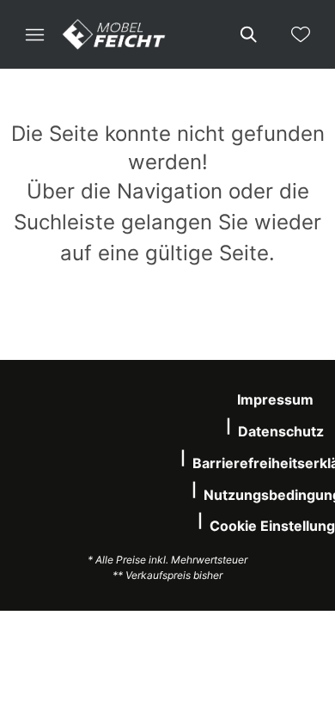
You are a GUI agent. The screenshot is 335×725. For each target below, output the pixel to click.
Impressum (275, 399)
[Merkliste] (300, 34)
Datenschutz (281, 431)
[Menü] (34, 34)
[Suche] (247, 34)
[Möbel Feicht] (114, 34)
